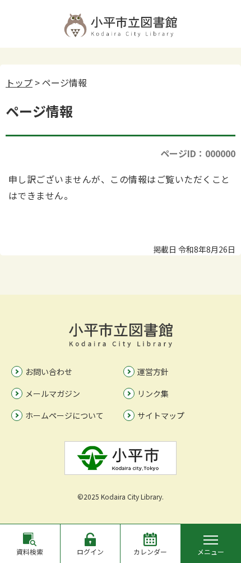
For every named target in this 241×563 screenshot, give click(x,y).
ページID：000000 (197, 153)
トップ (19, 82)
